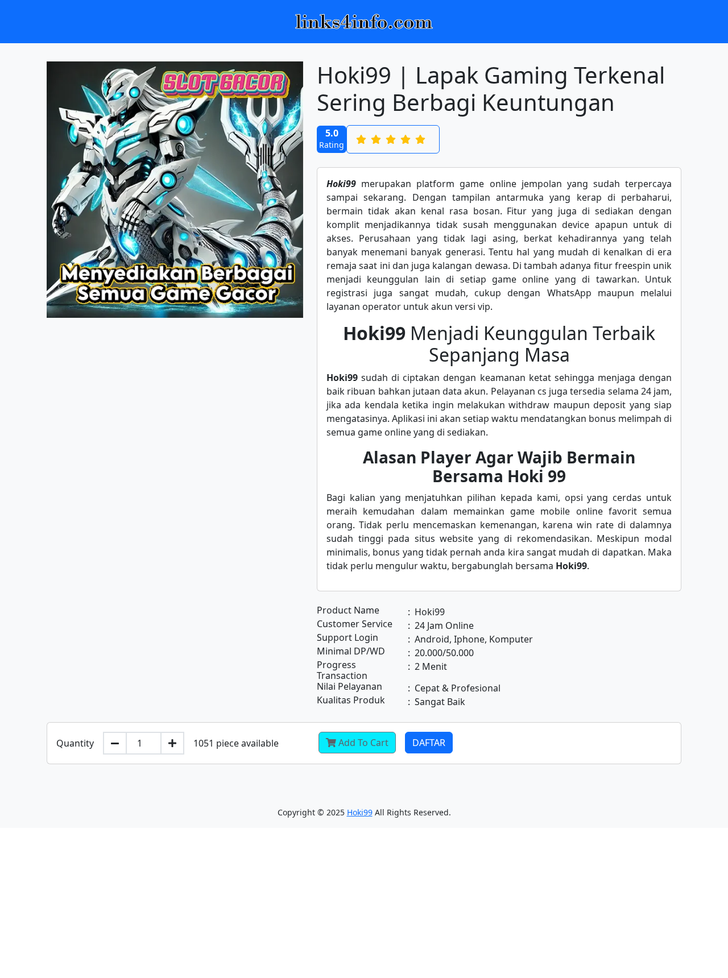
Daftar (428, 742)
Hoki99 (360, 812)
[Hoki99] (364, 22)
